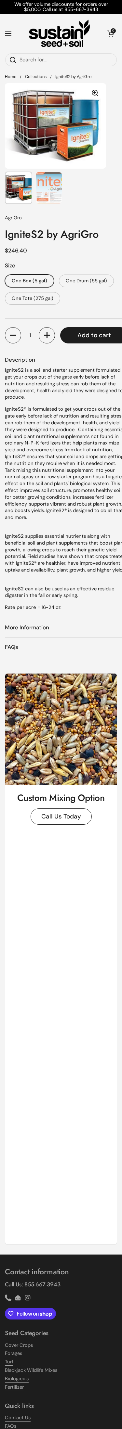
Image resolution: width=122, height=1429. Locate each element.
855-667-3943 (42, 1284)
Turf (9, 1361)
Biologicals (17, 1378)
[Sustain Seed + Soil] (59, 33)
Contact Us (18, 1417)
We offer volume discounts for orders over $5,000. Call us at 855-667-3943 (61, 7)
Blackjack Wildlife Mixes (31, 1370)
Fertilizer (14, 1387)
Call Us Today (61, 816)
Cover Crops (19, 1345)
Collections (36, 76)
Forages (13, 1353)
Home (10, 76)
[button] (13, 335)
